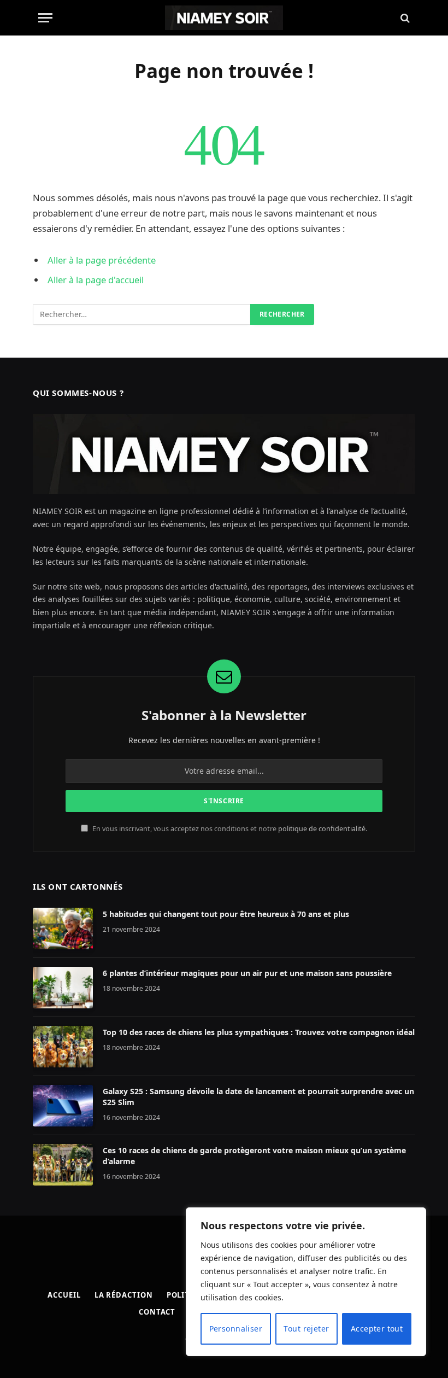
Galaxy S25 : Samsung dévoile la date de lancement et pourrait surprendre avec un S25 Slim (258, 1096)
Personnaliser (235, 1328)
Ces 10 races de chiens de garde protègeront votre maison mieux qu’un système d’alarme (254, 1155)
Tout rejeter (306, 1328)
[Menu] (45, 17)
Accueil (64, 1295)
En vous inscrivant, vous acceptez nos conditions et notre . (229, 828)
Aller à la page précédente (102, 260)
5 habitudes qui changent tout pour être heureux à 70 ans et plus (226, 914)
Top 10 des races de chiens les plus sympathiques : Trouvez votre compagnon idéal (259, 1032)
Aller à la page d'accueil (96, 279)
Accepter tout (377, 1328)
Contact (157, 1312)
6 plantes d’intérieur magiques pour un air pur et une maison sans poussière (247, 973)
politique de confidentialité (322, 828)
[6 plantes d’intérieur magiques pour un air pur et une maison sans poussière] (63, 987)
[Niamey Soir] (224, 18)
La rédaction (124, 1295)
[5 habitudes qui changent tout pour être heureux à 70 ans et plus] (63, 928)
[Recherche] (404, 17)
